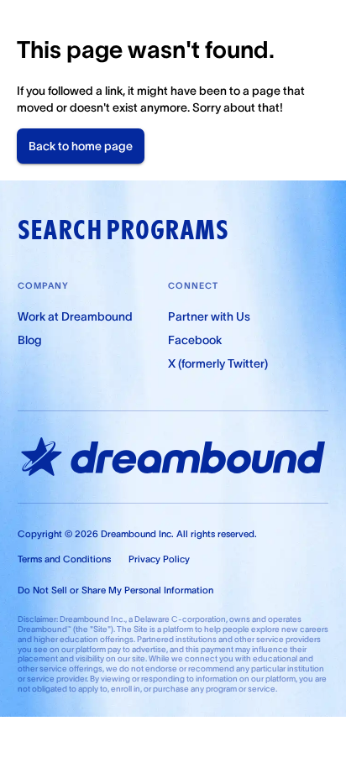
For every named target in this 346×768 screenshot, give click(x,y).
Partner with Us (209, 316)
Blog (30, 340)
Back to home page (81, 146)
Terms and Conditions (64, 559)
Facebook (195, 340)
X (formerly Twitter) (218, 363)
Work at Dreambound (75, 316)
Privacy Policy (159, 559)
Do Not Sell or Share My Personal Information (115, 590)
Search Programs (123, 230)
